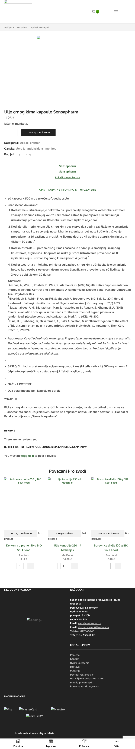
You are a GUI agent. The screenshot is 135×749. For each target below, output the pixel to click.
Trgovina (22, 27)
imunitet (50, 148)
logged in (27, 455)
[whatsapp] (26, 154)
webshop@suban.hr (89, 623)
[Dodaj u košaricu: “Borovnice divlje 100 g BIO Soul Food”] (118, 566)
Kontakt (74, 658)
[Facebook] (19, 154)
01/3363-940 (87, 631)
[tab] (42, 189)
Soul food (24, 555)
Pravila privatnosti (81, 682)
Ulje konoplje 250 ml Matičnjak (67, 548)
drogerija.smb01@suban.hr (93, 627)
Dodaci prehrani (39, 27)
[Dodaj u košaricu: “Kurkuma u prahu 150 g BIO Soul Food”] (30, 566)
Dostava (75, 666)
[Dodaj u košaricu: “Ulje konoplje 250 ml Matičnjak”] (74, 566)
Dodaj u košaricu (39, 132)
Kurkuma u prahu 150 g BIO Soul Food (24, 548)
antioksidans (35, 148)
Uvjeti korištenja (79, 662)
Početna (9, 27)
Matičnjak (67, 555)
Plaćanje (75, 670)
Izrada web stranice (26, 733)
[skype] (29, 154)
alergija (20, 148)
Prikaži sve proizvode (67, 177)
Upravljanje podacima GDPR (87, 678)
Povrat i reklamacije (82, 674)
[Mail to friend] (23, 154)
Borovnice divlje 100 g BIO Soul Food (111, 548)
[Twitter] (16, 154)
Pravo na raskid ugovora (84, 686)
